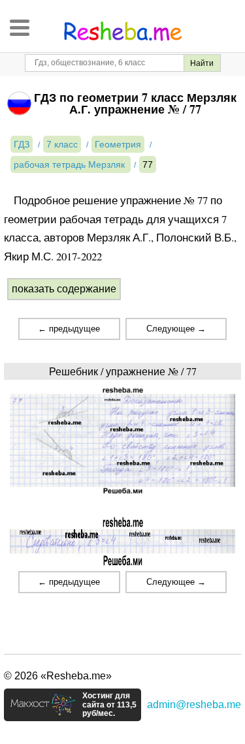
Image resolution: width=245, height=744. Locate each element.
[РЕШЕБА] (123, 31)
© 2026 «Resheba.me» (58, 675)
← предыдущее (69, 328)
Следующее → (176, 328)
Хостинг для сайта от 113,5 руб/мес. (109, 705)
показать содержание (64, 288)
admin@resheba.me (194, 704)
